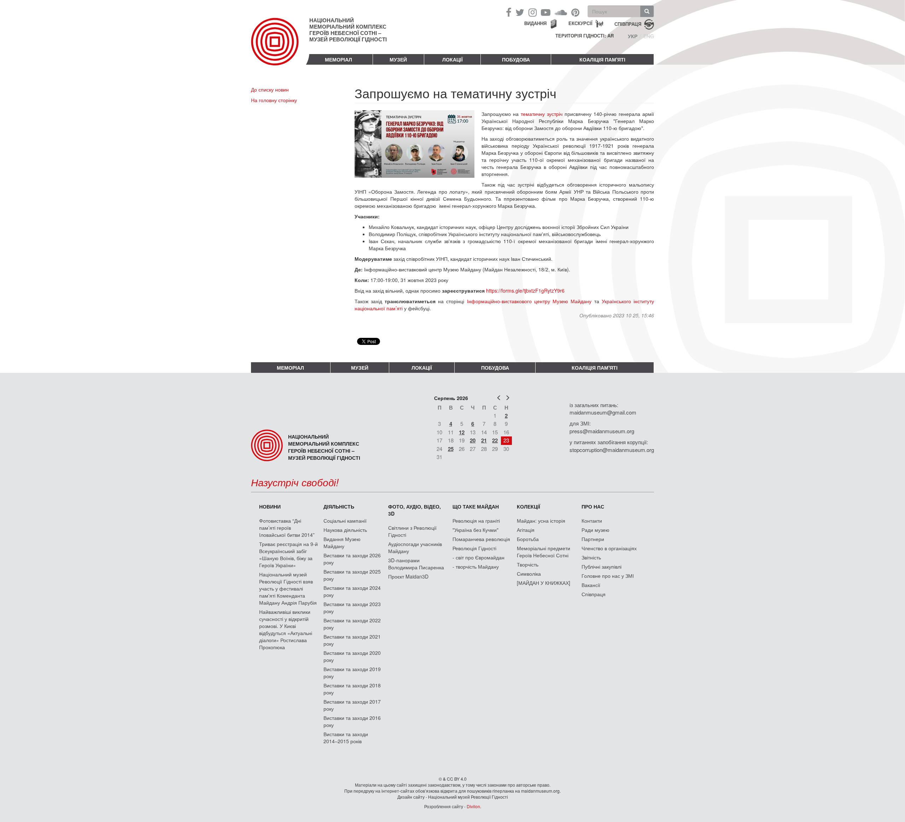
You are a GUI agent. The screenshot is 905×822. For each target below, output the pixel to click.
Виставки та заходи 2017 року (352, 705)
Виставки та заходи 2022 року (352, 624)
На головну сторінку (274, 100)
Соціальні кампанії (345, 520)
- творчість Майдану (475, 566)
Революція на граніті (476, 520)
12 (462, 432)
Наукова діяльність (345, 529)
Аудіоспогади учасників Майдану (415, 547)
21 (484, 440)
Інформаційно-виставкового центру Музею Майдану (529, 301)
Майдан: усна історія (541, 520)
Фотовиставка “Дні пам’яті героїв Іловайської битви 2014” (287, 527)
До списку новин (270, 89)
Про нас (593, 506)
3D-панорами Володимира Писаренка (416, 564)
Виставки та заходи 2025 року (352, 575)
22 (495, 440)
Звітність (591, 557)
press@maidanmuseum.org (602, 431)
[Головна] (280, 47)
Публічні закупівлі (601, 566)
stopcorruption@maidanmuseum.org (612, 449)
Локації (452, 59)
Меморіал (338, 59)
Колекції (528, 506)
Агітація (526, 529)
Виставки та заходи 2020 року (352, 656)
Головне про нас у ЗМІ (608, 575)
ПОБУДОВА (516, 59)
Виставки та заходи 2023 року (352, 607)
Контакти (592, 520)
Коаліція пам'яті (602, 59)
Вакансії (591, 584)
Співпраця (594, 594)
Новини (270, 506)
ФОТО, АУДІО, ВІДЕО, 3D (414, 510)
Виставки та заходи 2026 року (352, 559)
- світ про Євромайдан (478, 557)
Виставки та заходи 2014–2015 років (345, 737)
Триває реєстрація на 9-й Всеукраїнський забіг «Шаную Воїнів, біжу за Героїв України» (288, 554)
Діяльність (338, 506)
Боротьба (528, 538)
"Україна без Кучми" (475, 529)
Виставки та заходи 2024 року (352, 591)
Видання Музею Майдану (342, 542)
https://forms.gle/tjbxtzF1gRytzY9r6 (526, 290)
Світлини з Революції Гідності (412, 531)
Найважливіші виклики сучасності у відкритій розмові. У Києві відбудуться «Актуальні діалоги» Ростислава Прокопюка (285, 629)
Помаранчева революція (481, 538)
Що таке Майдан (475, 506)
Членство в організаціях (609, 548)
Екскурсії (580, 23)
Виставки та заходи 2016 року (352, 721)
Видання (535, 23)
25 (451, 449)
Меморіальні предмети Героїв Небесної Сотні (543, 552)
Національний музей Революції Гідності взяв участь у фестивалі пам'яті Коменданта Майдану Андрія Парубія (288, 588)
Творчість (527, 564)
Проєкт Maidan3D (408, 576)
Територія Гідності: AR (584, 36)
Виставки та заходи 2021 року (352, 640)
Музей (398, 59)
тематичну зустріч (541, 113)
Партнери (593, 538)
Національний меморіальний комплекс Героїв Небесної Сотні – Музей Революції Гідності (348, 29)
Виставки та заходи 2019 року (352, 672)
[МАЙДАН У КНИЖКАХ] (543, 582)
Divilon (473, 806)
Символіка (529, 573)
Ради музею (595, 529)
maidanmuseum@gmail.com (603, 412)
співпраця (627, 23)
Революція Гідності (474, 548)
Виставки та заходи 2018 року (352, 689)
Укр (632, 36)
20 (472, 440)
